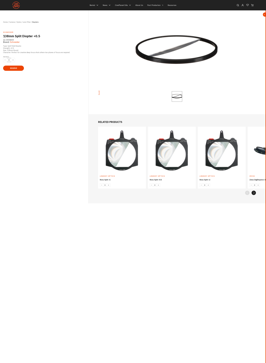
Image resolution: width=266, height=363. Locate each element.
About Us (139, 5)
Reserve (13, 68)
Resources (172, 5)
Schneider (15, 42)
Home (5, 22)
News (105, 5)
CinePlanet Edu (121, 5)
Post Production (154, 5)
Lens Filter (27, 22)
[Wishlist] (247, 5)
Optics (19, 22)
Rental (92, 5)
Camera (12, 22)
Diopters (35, 22)
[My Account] (242, 5)
